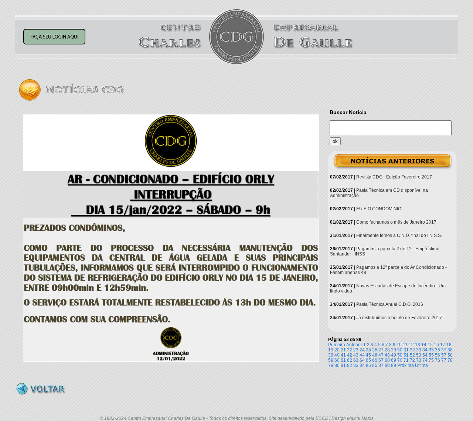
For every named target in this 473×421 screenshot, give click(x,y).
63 (355, 360)
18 (449, 344)
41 (343, 355)
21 (343, 349)
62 (349, 360)
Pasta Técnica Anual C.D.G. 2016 (389, 304)
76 (437, 360)
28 (387, 349)
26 (374, 349)
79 (330, 365)
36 (437, 349)
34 (425, 349)
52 (412, 355)
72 (412, 360)
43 (355, 355)
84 (362, 365)
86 (374, 365)
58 (450, 355)
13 (417, 344)
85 (368, 365)
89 (393, 365)
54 (425, 355)
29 (393, 349)
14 (423, 344)
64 (362, 360)
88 (387, 365)
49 (393, 355)
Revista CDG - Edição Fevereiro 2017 (394, 177)
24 (362, 349)
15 (430, 344)
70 (399, 360)
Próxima (405, 365)
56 (437, 355)
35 (431, 349)
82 (349, 365)
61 (343, 360)
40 (337, 355)
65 (368, 360)
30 (399, 349)
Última (421, 365)
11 (405, 344)
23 (355, 349)
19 (330, 349)
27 (381, 349)
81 (343, 365)
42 (349, 355)
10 (399, 344)
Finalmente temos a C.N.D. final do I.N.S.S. (399, 235)
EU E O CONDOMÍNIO (378, 208)
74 (425, 360)
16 (436, 344)
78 (450, 360)
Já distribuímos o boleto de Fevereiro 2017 (399, 317)
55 (431, 355)
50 (399, 355)
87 (381, 365)
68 (387, 360)
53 (418, 355)
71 (406, 360)
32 (412, 349)
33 (418, 349)
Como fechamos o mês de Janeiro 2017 (396, 222)
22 (349, 349)
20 (337, 349)
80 (337, 365)
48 (387, 355)
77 (443, 360)
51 (406, 355)
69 (393, 360)
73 (418, 360)
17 (442, 344)
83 (355, 365)
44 (362, 355)
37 (443, 349)
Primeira (336, 344)
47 (381, 355)
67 (381, 360)
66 (374, 360)
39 (330, 355)
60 (337, 360)
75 (431, 360)
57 (443, 355)
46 (374, 355)
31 (406, 349)
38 (450, 349)
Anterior (354, 344)
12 (411, 344)
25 (368, 349)
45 (368, 355)
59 (330, 360)
